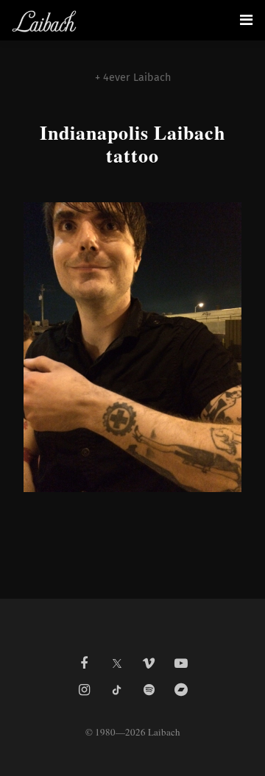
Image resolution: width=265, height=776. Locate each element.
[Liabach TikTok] (116, 690)
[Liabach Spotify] (149, 690)
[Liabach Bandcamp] (181, 690)
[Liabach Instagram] (84, 690)
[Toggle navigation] (246, 20)
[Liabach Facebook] (84, 663)
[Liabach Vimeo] (149, 663)
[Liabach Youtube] (181, 663)
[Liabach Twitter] (116, 659)
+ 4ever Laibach (133, 77)
